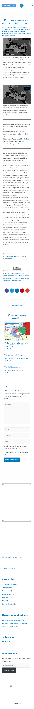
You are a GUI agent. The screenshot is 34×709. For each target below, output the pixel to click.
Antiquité (28, 29)
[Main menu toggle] (22, 6)
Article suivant (17, 305)
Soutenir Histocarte (8, 568)
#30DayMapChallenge (10, 256)
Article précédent (17, 300)
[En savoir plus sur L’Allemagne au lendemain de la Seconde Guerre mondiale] (17, 331)
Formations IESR (7, 594)
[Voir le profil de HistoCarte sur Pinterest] (7, 641)
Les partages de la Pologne (16, 358)
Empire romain (7, 31)
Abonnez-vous (9, 670)
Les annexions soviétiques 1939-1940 (14, 620)
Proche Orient (21, 31)
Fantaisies (5, 591)
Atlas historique (22, 27)
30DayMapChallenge (9, 27)
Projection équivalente (23, 33)
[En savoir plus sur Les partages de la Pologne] (13, 355)
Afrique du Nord (19, 29)
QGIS (16, 124)
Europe (14, 31)
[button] (33, 5)
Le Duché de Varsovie (13, 370)
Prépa (4, 601)
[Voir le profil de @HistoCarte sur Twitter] (5, 641)
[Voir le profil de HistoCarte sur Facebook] (3, 641)
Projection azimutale (8, 33)
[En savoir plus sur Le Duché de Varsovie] (12, 367)
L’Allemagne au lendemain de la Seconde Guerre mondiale (16, 345)
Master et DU (6, 597)
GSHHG (22, 139)
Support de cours (7, 604)
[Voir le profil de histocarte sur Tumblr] (9, 641)
